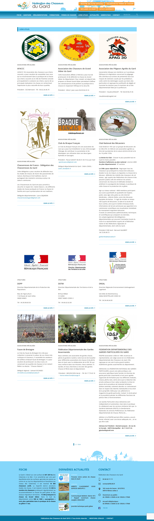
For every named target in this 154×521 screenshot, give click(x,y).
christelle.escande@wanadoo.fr (28, 373)
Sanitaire (27, 15)
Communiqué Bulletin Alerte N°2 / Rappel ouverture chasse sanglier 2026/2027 (83, 498)
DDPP (19, 283)
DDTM (61, 283)
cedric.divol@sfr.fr (64, 169)
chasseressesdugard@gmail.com (28, 198)
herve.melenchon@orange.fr (70, 375)
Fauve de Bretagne (25, 349)
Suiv (79, 444)
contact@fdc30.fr (109, 484)
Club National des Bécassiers (112, 143)
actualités (94, 15)
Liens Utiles (83, 15)
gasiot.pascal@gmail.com (68, 162)
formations (54, 15)
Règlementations (40, 15)
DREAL (102, 283)
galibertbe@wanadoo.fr (107, 237)
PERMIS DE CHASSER (68, 15)
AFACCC (20, 68)
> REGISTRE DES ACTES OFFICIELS (91, 4)
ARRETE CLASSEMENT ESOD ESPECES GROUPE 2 (83, 487)
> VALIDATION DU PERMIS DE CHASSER (119, 4)
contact (116, 15)
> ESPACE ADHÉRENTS (106, 9)
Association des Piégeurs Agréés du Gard (117, 68)
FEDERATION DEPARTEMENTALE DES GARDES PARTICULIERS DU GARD (115, 350)
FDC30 (19, 15)
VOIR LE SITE (48, 95)
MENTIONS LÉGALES (96, 518)
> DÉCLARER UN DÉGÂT (87, 9)
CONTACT (109, 518)
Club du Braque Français (69, 143)
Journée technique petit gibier (82, 506)
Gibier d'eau (106, 15)
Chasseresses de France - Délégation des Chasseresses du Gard (35, 166)
